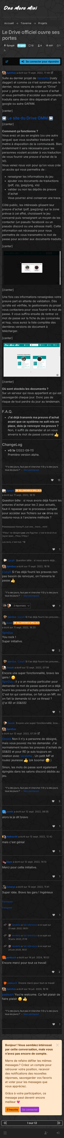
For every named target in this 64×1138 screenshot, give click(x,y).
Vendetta (16, 924)
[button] (5, 1133)
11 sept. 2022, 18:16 (38, 566)
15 (59, 480)
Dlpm (9, 861)
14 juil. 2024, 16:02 (39, 957)
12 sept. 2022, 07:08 (37, 667)
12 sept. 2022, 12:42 (41, 836)
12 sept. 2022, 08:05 (37, 811)
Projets (21, 45)
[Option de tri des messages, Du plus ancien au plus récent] (7, 61)
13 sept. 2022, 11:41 (38, 886)
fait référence (30, 924)
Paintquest (7, 901)
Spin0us (11, 72)
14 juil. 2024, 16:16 (38, 989)
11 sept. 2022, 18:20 (25, 627)
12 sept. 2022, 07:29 (25, 733)
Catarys (10, 886)
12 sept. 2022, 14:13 (35, 861)
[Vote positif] (52, 480)
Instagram (7, 907)
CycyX (10, 490)
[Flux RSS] (4, 50)
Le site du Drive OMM (27, 118)
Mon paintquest (31, 470)
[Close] (57, 1045)
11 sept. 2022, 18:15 (24, 495)
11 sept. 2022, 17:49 (39, 72)
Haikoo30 (12, 836)
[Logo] (21, 8)
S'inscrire (12, 1109)
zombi (9, 811)
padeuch (11, 957)
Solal (9, 623)
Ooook (10, 667)
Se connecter (30, 1109)
